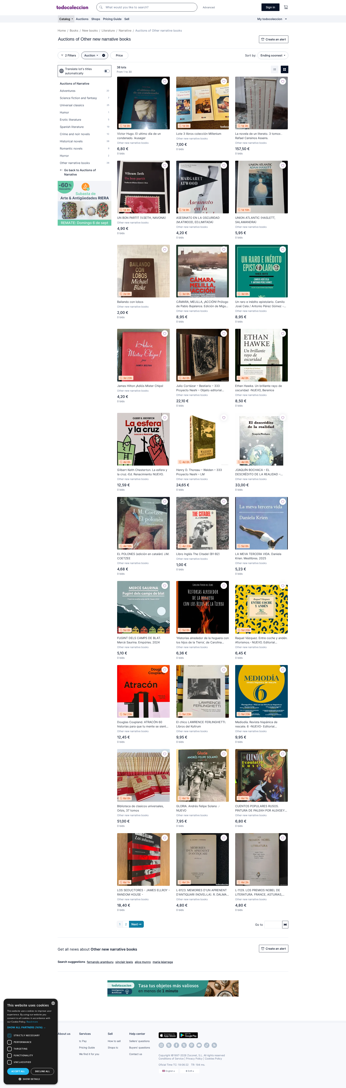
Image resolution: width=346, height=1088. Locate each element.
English (170, 1071)
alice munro (143, 962)
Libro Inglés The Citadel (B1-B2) (198, 554)
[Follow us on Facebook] (176, 1045)
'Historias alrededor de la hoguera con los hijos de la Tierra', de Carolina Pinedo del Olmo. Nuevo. (202, 640)
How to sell (114, 1041)
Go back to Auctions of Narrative (80, 172)
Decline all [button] (42, 1071)
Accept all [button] (18, 1071)
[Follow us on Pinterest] (191, 1045)
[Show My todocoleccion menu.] (286, 19)
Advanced (209, 7)
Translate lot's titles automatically (78, 71)
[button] (30, 1027)
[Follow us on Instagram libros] (169, 1045)
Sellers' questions (139, 1041)
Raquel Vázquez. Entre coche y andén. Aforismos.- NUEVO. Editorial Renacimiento (261, 640)
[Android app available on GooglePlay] (188, 1035)
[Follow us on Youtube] (199, 1045)
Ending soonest (272, 55)
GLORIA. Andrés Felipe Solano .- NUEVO (198, 808)
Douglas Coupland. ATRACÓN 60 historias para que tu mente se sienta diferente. (142, 724)
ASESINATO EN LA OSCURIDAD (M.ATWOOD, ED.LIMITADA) (198, 220)
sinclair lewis (124, 962)
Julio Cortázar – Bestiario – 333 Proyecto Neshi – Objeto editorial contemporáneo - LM (199, 388)
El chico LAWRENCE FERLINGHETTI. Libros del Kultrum (201, 724)
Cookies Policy (213, 1058)
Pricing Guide (112, 19)
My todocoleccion (269, 19)
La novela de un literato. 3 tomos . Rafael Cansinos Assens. (258, 136)
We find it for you (89, 1054)
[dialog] (31, 1041)
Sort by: (250, 55)
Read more (32, 1021)
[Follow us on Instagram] (161, 1045)
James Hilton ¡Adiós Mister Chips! (140, 386)
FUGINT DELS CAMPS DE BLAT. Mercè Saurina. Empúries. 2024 (139, 640)
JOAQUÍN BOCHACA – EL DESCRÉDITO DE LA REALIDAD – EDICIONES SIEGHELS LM (257, 472)
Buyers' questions (139, 1047)
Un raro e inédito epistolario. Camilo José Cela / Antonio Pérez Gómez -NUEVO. (260, 304)
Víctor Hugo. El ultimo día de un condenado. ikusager (139, 136)
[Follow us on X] (184, 1045)
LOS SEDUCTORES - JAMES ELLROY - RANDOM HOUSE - (143, 892)
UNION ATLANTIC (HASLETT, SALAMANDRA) (255, 220)
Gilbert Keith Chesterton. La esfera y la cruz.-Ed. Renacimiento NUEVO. (142, 472)
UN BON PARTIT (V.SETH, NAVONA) (141, 218)
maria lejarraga (163, 962)
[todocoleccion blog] (214, 1045)
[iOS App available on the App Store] (168, 1035)
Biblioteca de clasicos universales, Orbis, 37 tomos (140, 808)
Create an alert (276, 39)
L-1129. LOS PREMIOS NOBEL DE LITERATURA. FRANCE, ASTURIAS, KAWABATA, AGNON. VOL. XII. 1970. (259, 892)
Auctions (82, 19)
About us (64, 1034)
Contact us (135, 1054)
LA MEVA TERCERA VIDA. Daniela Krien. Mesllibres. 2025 (258, 556)
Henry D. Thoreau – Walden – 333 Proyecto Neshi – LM (199, 472)
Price (119, 55)
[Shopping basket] (286, 7)
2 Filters (70, 55)
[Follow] (164, 81)
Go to (259, 924)
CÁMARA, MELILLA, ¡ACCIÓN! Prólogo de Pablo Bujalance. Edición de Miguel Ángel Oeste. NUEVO (202, 304)
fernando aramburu (100, 962)
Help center (137, 1034)
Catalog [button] (65, 19)
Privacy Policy (194, 1058)
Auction (90, 55)
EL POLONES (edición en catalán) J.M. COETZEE (143, 556)
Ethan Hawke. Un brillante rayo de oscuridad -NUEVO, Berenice (258, 388)
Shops (95, 19)
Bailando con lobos (130, 302)
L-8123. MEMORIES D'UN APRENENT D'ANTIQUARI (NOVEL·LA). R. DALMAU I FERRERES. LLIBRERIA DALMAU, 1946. (202, 892)
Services (85, 1034)
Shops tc (113, 1047)
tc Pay (83, 1041)
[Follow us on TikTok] (206, 1045)
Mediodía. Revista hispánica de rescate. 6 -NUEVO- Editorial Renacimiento (256, 724)
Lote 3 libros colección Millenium (198, 133)
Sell (126, 19)
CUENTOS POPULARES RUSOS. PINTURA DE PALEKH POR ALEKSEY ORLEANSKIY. (260, 808)
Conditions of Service (171, 1058)
